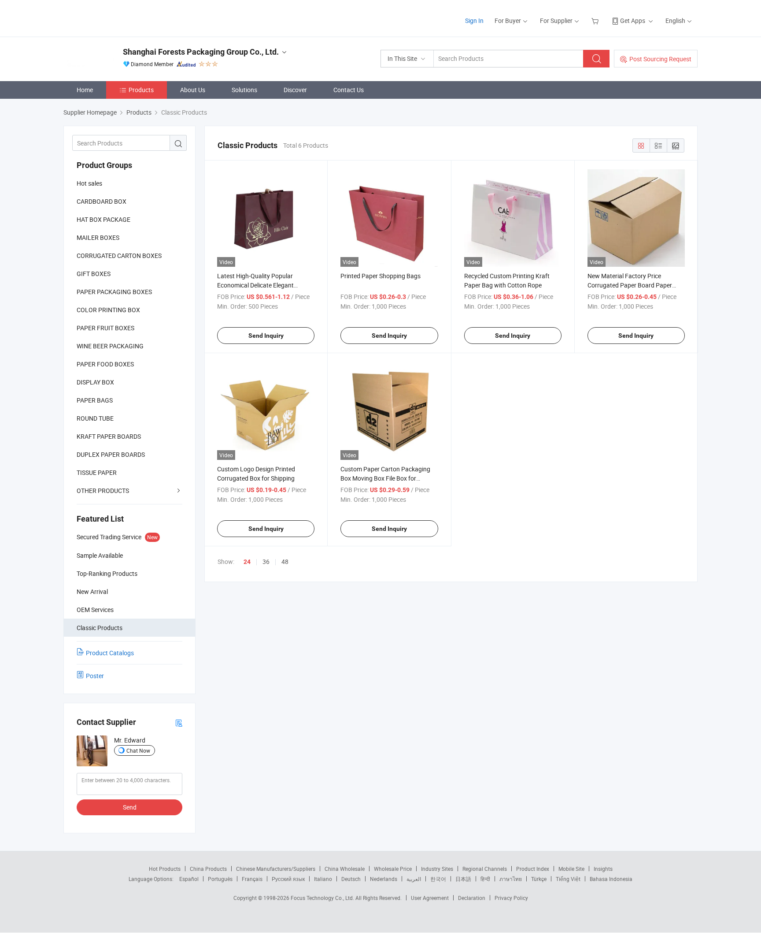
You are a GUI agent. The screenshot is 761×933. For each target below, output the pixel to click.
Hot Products (165, 868)
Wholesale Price (393, 868)
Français (252, 878)
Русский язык (288, 878)
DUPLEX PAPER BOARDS (111, 454)
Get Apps (632, 20)
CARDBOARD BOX (101, 201)
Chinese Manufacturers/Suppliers (275, 868)
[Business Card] (178, 722)
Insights (603, 868)
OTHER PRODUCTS (103, 490)
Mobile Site (571, 868)
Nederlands (383, 878)
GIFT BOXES (94, 273)
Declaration (471, 897)
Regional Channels (484, 868)
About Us (192, 90)
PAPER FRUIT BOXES (105, 328)
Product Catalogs (110, 653)
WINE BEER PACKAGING (110, 346)
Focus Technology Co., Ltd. (323, 897)
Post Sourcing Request (660, 59)
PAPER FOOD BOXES (105, 364)
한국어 (438, 878)
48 (284, 561)
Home (85, 90)
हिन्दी (485, 878)
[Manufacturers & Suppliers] (120, 17)
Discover (295, 90)
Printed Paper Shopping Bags (380, 276)
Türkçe (539, 878)
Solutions (244, 90)
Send (130, 807)
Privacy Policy (511, 897)
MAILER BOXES (98, 237)
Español (189, 878)
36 (266, 561)
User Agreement (430, 897)
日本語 (463, 878)
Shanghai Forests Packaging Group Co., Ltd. (201, 51)
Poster (95, 676)
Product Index (532, 868)
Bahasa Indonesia (611, 878)
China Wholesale (345, 868)
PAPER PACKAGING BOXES (114, 291)
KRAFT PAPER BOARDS (109, 436)
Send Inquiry (266, 335)
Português (220, 878)
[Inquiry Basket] (596, 20)
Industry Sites (437, 868)
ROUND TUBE (95, 418)
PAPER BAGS (95, 400)
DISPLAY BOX (95, 382)
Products (141, 90)
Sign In (474, 20)
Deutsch (351, 878)
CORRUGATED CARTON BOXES (119, 255)
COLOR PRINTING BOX (108, 310)
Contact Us (348, 90)
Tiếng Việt (568, 878)
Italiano (323, 878)
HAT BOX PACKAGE (103, 219)
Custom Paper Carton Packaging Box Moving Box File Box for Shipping (385, 478)
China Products (208, 868)
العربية (413, 878)
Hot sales (89, 183)
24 (247, 561)
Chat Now (138, 750)
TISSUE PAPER (97, 472)
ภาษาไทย (510, 878)
